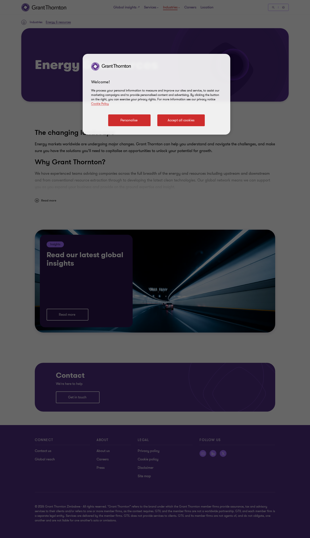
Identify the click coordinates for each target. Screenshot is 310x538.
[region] (156, 94)
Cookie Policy (100, 104)
